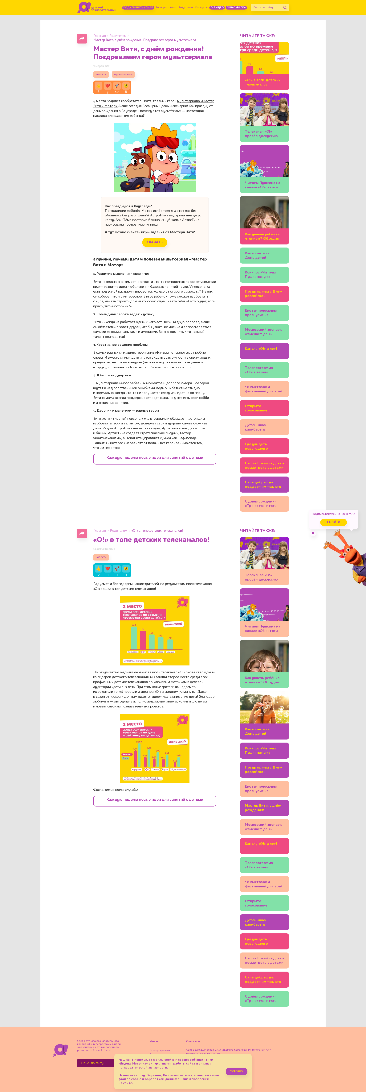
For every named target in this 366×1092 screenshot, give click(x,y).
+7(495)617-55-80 (209, 1054)
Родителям (186, 7)
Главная (99, 36)
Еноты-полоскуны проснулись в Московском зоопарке (261, 313)
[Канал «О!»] (96, 7)
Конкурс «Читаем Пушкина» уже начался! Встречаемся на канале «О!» (264, 275)
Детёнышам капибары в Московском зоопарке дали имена (264, 428)
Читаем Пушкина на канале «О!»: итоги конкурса (262, 185)
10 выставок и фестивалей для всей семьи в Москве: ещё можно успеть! (264, 390)
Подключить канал (138, 7)
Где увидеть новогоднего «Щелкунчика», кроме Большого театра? (264, 447)
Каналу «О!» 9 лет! (261, 348)
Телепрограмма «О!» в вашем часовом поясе (259, 370)
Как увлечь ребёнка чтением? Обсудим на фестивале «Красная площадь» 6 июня (264, 237)
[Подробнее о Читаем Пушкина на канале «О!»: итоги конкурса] (264, 169)
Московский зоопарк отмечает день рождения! (263, 332)
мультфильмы (123, 74)
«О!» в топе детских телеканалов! (262, 82)
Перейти (333, 522)
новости (101, 74)
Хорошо (236, 1071)
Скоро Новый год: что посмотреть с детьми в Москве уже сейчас (264, 466)
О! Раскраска (236, 7)
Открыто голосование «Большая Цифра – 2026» (261, 409)
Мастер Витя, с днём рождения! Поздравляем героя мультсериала (263, 808)
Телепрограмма (166, 7)
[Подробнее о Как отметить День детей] (264, 715)
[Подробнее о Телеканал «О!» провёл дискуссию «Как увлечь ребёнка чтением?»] (264, 117)
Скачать (155, 242)
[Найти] (285, 7)
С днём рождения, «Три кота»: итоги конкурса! (261, 504)
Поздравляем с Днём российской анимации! (263, 294)
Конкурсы (201, 7)
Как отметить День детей (257, 255)
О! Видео (217, 7)
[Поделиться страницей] (82, 39)
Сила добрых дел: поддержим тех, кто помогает (263, 485)
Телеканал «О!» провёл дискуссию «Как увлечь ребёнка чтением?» (263, 134)
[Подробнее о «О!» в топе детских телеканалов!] (264, 66)
